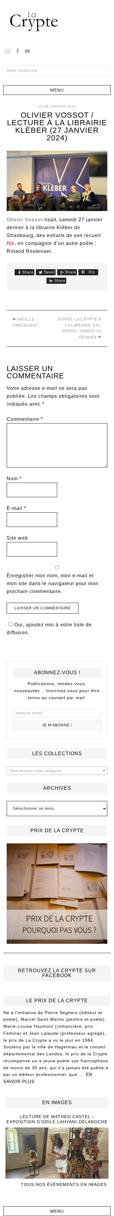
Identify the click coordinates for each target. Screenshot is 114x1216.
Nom (14, 478)
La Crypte (57, 21)
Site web (17, 538)
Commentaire (25, 419)
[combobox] (57, 770)
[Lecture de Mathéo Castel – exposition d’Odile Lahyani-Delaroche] (56, 1176)
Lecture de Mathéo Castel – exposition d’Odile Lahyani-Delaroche (57, 1119)
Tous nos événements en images (64, 1184)
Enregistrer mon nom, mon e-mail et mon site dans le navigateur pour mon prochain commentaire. (52, 583)
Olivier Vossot (25, 219)
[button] (57, 90)
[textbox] (57, 771)
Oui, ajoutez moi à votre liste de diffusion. (49, 628)
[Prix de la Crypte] (57, 893)
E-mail (16, 508)
